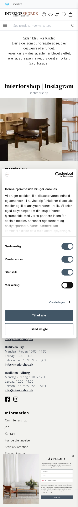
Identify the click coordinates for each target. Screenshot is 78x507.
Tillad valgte (39, 329)
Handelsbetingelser (18, 440)
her (52, 493)
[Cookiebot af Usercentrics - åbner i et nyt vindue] (55, 174)
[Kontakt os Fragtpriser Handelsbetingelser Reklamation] (43, 14)
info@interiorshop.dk (19, 339)
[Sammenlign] (57, 14)
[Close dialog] (73, 456)
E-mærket (16, 4)
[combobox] (44, 480)
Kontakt (10, 434)
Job (7, 427)
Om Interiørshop (16, 420)
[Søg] (73, 25)
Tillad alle (39, 315)
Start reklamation (16, 447)
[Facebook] (7, 399)
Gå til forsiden (39, 63)
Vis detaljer (57, 302)
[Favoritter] (63, 14)
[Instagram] (15, 399)
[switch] (67, 259)
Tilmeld (56, 497)
